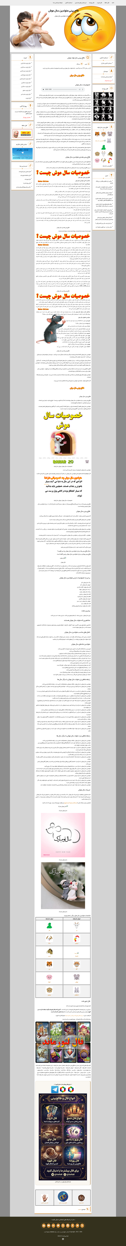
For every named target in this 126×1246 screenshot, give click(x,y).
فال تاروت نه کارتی (26, 82)
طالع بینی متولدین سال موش (63, 10)
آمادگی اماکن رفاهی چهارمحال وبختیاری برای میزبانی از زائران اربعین (104, 218)
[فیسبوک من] (72, 1226)
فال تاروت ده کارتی (26, 86)
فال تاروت (99, 2)
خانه (113, 2)
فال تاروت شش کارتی (25, 78)
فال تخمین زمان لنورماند (25, 171)
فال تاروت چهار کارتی (25, 71)
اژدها (76, 956)
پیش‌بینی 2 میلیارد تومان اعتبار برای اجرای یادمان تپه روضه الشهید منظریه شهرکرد (103, 211)
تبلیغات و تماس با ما (57, 2)
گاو (76, 969)
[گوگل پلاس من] (53, 1226)
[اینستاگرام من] (68, 1226)
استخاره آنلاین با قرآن (106, 63)
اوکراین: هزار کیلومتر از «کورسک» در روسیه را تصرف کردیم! (104, 188)
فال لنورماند (85, 1001)
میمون (49, 995)
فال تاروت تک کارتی (26, 63)
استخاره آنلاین (68, 2)
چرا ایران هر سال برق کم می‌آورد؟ (103, 223)
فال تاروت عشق (27, 90)
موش (76, 982)
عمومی (79, 1209)
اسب (49, 956)
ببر (49, 969)
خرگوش (77, 995)
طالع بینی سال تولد (107, 165)
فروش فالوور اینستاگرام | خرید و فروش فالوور (23, 112)
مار (49, 930)
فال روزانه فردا (27, 183)
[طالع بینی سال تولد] (103, 147)
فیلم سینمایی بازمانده (106, 76)
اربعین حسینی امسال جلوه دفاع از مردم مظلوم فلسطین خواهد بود (104, 199)
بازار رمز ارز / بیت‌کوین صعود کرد (103, 227)
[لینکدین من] (44, 1226)
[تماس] (63, 1226)
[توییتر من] (58, 1226)
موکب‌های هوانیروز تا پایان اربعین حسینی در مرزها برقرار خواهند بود (104, 205)
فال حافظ (107, 2)
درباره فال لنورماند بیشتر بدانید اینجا (74, 1015)
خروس (76, 943)
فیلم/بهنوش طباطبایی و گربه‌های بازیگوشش (104, 193)
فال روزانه (91, 2)
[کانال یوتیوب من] (48, 1226)
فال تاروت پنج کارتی (26, 74)
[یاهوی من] (82, 1226)
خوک (49, 982)
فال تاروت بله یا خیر (26, 94)
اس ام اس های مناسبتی (80, 2)
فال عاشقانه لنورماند (25, 175)
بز (76, 930)
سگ (49, 943)
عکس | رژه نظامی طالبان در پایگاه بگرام (104, 182)
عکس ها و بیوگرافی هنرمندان (23, 187)
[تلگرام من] (77, 1226)
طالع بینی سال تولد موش (76, 58)
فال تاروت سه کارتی (26, 67)
